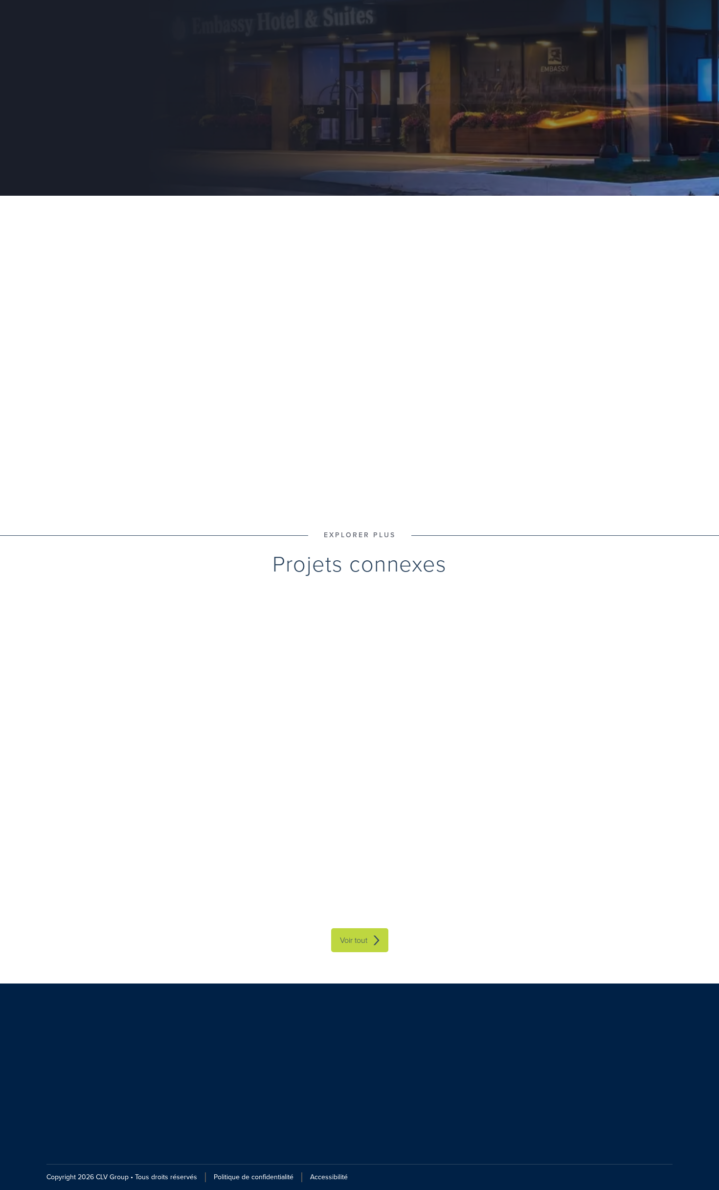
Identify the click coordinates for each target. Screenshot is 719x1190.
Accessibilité (329, 1177)
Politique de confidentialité (253, 1177)
